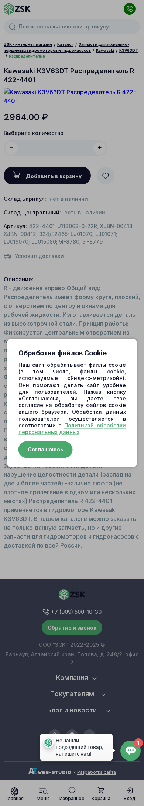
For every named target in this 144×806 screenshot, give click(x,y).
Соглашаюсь (46, 450)
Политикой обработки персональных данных (72, 428)
